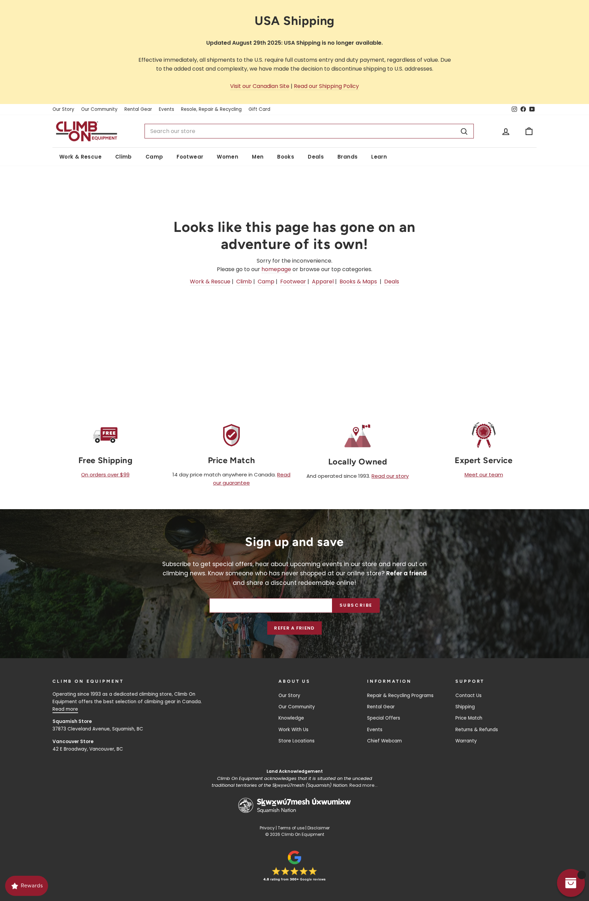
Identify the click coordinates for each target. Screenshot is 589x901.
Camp (154, 156)
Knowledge (291, 718)
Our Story (63, 109)
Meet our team (484, 474)
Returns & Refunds (476, 729)
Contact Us (468, 695)
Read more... (363, 785)
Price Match (468, 718)
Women (227, 156)
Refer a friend (294, 628)
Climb (123, 156)
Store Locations (296, 741)
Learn (379, 156)
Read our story (390, 475)
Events (166, 109)
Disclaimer (318, 828)
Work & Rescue (80, 156)
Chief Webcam (384, 741)
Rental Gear (138, 109)
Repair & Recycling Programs (400, 695)
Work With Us (293, 729)
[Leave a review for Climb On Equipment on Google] (294, 865)
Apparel (323, 281)
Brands (347, 156)
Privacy (267, 828)
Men (257, 156)
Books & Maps (358, 281)
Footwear (190, 156)
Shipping (465, 707)
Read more (65, 709)
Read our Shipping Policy (326, 86)
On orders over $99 (105, 474)
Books (285, 156)
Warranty (466, 741)
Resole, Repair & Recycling (211, 109)
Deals (316, 156)
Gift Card (259, 109)
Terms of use (291, 828)
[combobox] (309, 131)
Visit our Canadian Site (259, 86)
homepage (276, 269)
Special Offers (383, 718)
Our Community (99, 109)
